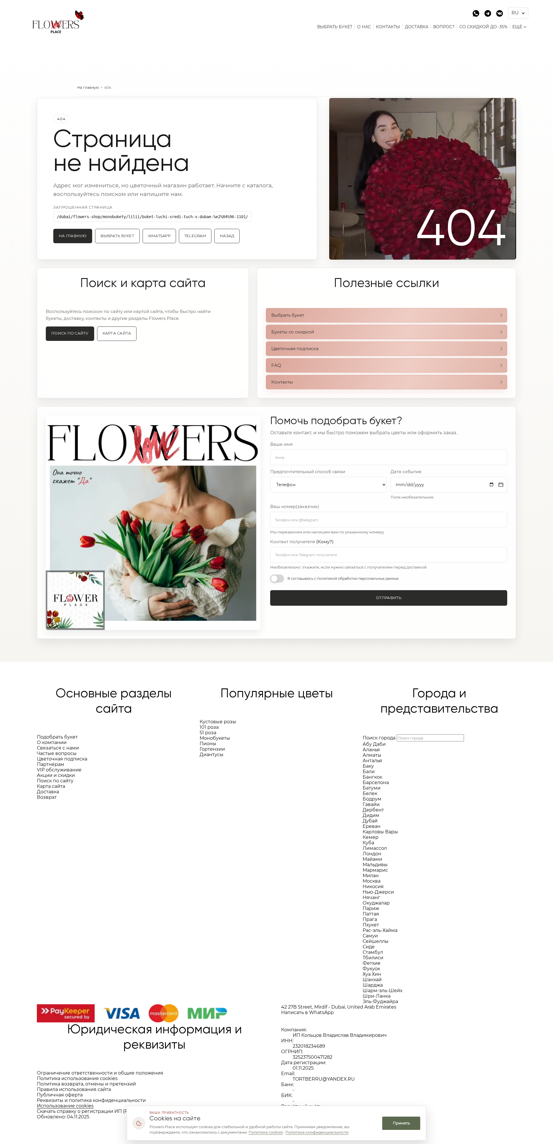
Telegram (195, 236)
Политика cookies (266, 1132)
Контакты (282, 382)
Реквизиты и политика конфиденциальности (91, 1100)
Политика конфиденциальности (317, 1132)
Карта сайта (117, 333)
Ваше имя (281, 444)
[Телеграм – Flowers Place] (487, 13)
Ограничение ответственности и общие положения (100, 1073)
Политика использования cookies (77, 1078)
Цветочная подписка (295, 348)
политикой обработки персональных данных (358, 578)
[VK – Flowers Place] (499, 13)
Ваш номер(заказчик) (294, 506)
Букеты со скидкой (292, 332)
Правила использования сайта (74, 1089)
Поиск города (379, 738)
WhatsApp (159, 236)
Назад (227, 236)
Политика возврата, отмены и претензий (86, 1084)
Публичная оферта (60, 1095)
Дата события (406, 471)
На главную (88, 87)
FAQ (276, 365)
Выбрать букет (117, 236)
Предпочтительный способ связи (307, 471)
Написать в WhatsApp (307, 1012)
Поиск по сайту (70, 333)
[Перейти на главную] (56, 18)
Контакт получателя (302, 541)
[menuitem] (334, 26)
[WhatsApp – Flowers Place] (476, 13)
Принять (401, 1123)
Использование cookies (65, 1106)
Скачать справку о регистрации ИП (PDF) (86, 1111)
